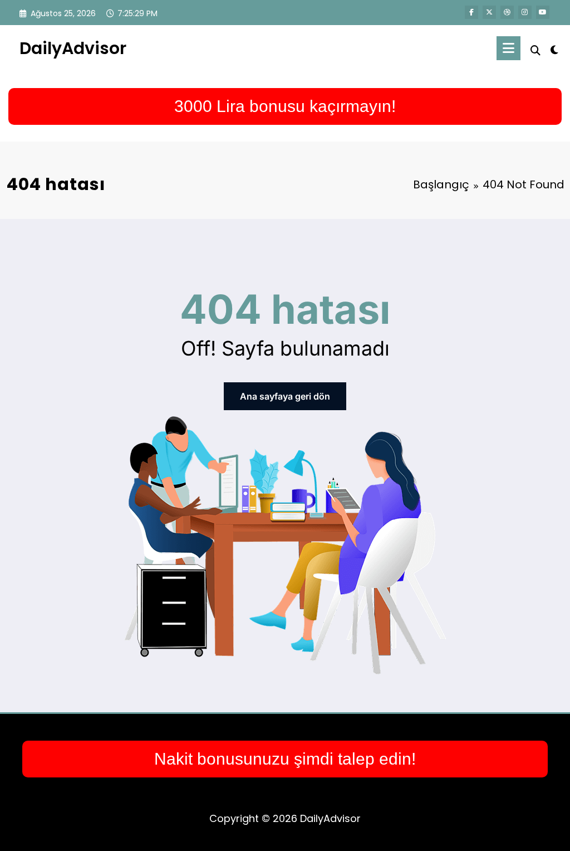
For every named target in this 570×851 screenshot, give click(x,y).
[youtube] (542, 12)
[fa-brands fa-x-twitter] (489, 12)
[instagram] (525, 12)
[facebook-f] (471, 12)
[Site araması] (535, 50)
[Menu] (508, 48)
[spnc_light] (554, 48)
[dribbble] (507, 12)
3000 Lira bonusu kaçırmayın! (285, 106)
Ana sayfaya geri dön (285, 396)
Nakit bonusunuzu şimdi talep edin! (285, 759)
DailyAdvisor (72, 48)
